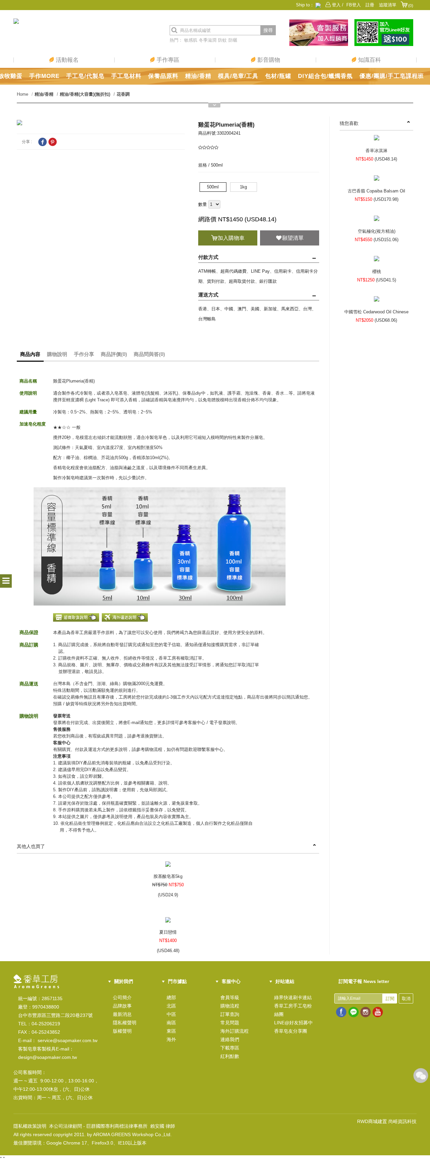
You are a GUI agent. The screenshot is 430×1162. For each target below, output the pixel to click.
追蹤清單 (387, 4)
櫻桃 (376, 271)
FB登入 (353, 4)
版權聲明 (122, 1031)
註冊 (370, 4)
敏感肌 (190, 40)
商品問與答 (149, 354)
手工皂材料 (126, 76)
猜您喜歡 (349, 123)
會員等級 (229, 997)
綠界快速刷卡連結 (293, 997)
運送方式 (208, 295)
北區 (171, 1006)
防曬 (232, 40)
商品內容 (30, 354)
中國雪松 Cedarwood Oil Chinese (376, 311)
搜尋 (268, 30)
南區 (171, 1022)
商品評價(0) (114, 354)
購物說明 (57, 354)
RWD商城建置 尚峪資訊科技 (387, 1121)
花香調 (123, 94)
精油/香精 (198, 76)
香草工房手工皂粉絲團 (293, 1010)
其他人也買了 (31, 846)
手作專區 (167, 60)
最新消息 (122, 1014)
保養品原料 (163, 76)
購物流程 (229, 1006)
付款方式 (208, 257)
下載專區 (229, 1048)
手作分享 (84, 354)
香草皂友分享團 (290, 1031)
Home (22, 94)
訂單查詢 (229, 1014)
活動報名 (66, 60)
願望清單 (293, 238)
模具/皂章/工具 (238, 76)
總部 (171, 997)
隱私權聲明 (124, 1022)
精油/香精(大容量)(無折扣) (85, 94)
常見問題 (229, 1022)
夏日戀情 (168, 932)
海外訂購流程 (234, 1031)
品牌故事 (122, 1006)
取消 (406, 998)
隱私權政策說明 (29, 1126)
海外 (171, 1039)
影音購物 (268, 60)
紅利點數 (229, 1056)
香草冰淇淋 (376, 150)
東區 (171, 1031)
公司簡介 (122, 997)
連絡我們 (229, 1039)
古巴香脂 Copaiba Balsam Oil (376, 190)
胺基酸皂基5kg (168, 876)
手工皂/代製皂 (85, 76)
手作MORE (44, 76)
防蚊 (222, 40)
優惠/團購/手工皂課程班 (391, 76)
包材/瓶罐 (278, 76)
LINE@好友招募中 (293, 1022)
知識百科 (368, 60)
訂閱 (390, 998)
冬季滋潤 (207, 40)
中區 (171, 1014)
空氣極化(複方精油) (376, 231)
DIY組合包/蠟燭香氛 (325, 76)
